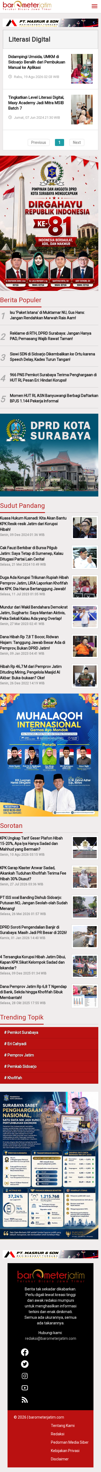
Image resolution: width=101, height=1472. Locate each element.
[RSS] (24, 1402)
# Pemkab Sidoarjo (20, 1066)
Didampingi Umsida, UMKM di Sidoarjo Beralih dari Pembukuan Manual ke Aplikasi (36, 62)
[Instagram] (24, 1378)
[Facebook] (24, 1354)
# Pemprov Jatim (19, 1055)
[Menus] (94, 6)
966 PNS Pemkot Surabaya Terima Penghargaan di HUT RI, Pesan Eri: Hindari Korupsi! (53, 378)
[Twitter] (24, 1366)
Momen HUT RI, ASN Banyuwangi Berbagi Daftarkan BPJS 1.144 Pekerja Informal (54, 398)
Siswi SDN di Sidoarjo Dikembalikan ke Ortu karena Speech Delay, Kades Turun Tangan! (52, 357)
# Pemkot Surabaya (21, 1032)
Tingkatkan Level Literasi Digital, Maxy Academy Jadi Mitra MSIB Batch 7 (36, 103)
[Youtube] (24, 1390)
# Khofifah (13, 1078)
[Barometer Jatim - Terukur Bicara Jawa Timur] (27, 5)
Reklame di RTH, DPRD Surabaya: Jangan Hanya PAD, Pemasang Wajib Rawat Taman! (50, 336)
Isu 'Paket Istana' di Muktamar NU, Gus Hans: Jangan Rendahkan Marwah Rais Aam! (47, 315)
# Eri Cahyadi (15, 1044)
